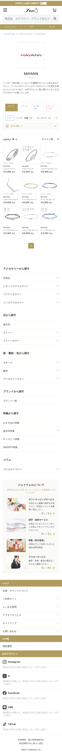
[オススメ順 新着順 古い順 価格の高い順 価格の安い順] (50, 139)
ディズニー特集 (11, 439)
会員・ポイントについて (15, 590)
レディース (10, 27)
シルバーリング (9, 169)
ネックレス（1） (44, 118)
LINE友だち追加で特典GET (30, 3)
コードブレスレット (29, 199)
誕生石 (6, 324)
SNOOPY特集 (10, 447)
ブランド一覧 (10, 400)
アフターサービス (12, 615)
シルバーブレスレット (49, 169)
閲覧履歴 (7, 646)
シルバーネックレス (10, 199)
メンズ (52, 27)
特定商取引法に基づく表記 (31, 743)
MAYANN (6, 166)
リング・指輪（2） (24, 118)
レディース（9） (50, 107)
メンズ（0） (36, 107)
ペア (31, 27)
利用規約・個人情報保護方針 (31, 740)
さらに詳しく (13, 126)
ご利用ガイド (10, 598)
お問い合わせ (10, 631)
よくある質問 (10, 607)
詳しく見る (46, 513)
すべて (11, 106)
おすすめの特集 (11, 422)
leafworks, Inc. (34, 750)
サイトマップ (10, 623)
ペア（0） (24, 106)
